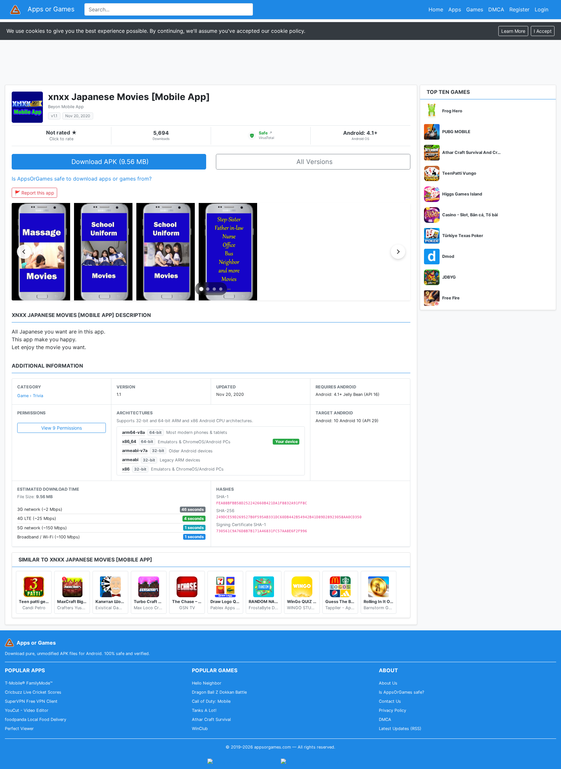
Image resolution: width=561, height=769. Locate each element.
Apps (454, 9)
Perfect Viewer (19, 728)
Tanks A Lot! (204, 710)
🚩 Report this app (34, 192)
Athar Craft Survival (211, 719)
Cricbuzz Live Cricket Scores (33, 692)
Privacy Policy (392, 710)
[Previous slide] (24, 252)
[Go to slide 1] (201, 289)
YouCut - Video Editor (26, 710)
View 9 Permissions (61, 428)
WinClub (200, 728)
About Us (388, 683)
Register (519, 9)
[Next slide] (398, 252)
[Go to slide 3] (214, 289)
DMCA (496, 9)
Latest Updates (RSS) (400, 728)
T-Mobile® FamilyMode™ (29, 683)
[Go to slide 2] (207, 289)
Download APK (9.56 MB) (110, 162)
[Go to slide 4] (220, 289)
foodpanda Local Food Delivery (35, 719)
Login (541, 9)
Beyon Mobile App (66, 106)
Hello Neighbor (206, 683)
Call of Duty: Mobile (211, 701)
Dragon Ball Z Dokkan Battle (219, 692)
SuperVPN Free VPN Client (31, 701)
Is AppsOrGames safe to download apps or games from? (82, 178)
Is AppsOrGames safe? (401, 692)
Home (436, 9)
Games (474, 9)
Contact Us (390, 701)
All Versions (314, 162)
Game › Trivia (30, 395)
